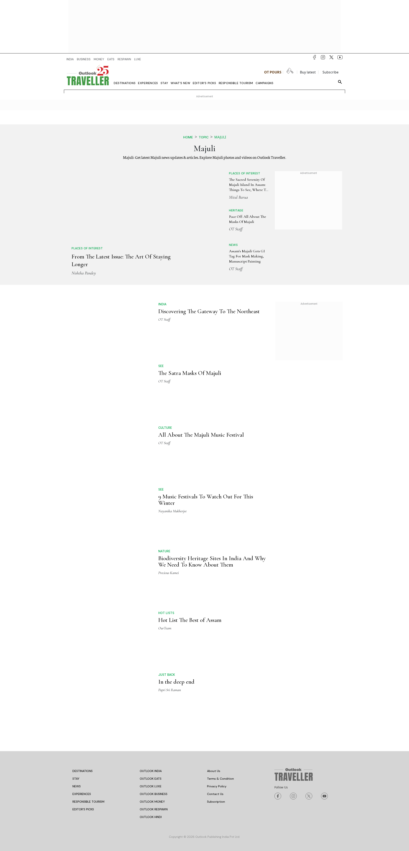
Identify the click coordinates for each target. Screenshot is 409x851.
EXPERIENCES (81, 695)
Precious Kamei (168, 533)
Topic (204, 137)
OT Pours (272, 72)
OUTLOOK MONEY (152, 703)
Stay (164, 83)
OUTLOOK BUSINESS (153, 695)
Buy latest (308, 72)
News (218, 245)
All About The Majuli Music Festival (201, 395)
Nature (164, 511)
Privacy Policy (216, 687)
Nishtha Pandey (84, 211)
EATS (110, 59)
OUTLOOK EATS (150, 680)
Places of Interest (87, 187)
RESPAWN (124, 59)
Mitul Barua (223, 197)
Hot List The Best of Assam (190, 554)
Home (188, 137)
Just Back (166, 608)
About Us (213, 672)
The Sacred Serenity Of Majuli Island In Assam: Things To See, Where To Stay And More (238, 184)
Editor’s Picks (204, 83)
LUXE (137, 59)
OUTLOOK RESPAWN (154, 710)
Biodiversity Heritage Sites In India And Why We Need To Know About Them (212, 522)
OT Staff (221, 229)
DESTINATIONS (82, 672)
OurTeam (164, 562)
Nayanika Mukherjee (172, 471)
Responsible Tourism (236, 83)
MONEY (99, 59)
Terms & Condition (220, 680)
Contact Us (215, 695)
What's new (180, 83)
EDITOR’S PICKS (83, 710)
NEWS (76, 687)
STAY (75, 680)
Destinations (124, 83)
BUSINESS (84, 59)
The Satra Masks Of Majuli (189, 366)
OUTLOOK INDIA (151, 672)
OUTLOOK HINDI (151, 718)
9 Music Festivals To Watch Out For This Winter (205, 460)
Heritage (221, 210)
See (161, 359)
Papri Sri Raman (169, 623)
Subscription (216, 703)
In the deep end (176, 615)
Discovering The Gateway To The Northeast (209, 304)
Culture (165, 388)
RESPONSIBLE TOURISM (88, 703)
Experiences (148, 83)
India (162, 297)
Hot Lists (166, 547)
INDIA (70, 59)
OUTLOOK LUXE (150, 687)
